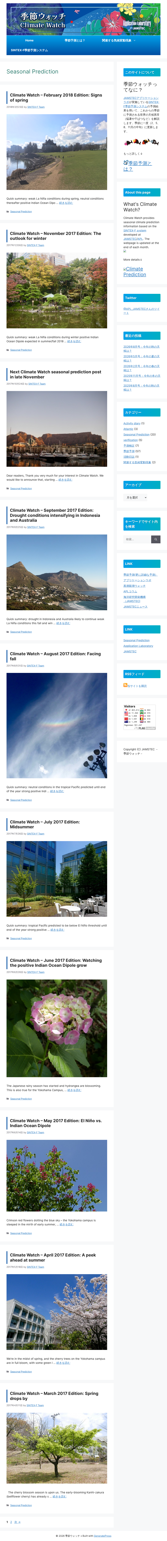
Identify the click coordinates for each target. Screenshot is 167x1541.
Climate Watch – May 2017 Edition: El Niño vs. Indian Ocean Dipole (56, 1123)
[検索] (155, 539)
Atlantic (128, 429)
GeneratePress (102, 1535)
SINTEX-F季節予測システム (29, 50)
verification (130, 440)
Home (29, 40)
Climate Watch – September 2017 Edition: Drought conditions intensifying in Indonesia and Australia (55, 515)
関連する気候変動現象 (116, 40)
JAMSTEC (130, 98)
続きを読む (66, 203)
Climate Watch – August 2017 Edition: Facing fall (55, 656)
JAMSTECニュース (135, 606)
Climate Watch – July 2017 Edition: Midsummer (45, 824)
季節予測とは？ (75, 40)
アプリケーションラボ (137, 580)
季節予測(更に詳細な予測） (140, 574)
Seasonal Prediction (21, 211)
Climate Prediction (134, 271)
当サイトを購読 (137, 686)
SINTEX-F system (134, 230)
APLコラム (130, 591)
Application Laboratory (138, 646)
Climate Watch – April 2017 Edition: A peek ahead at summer (53, 1257)
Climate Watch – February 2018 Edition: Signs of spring (56, 97)
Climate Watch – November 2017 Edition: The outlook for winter (55, 236)
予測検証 (129, 445)
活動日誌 (129, 456)
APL (140, 239)
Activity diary (131, 423)
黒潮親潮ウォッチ (134, 586)
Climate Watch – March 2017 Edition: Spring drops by (54, 1396)
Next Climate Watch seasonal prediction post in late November (55, 374)
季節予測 (129, 451)
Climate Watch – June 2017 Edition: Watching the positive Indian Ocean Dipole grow (56, 963)
